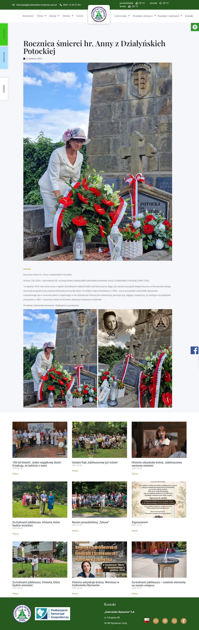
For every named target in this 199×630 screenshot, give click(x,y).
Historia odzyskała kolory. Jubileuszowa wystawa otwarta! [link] (157, 464)
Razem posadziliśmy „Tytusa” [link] (90, 522)
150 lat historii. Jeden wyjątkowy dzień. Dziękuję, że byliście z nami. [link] (37, 464)
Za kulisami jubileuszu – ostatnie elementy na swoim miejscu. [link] (159, 584)
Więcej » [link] (15, 474)
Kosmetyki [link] (4, 34)
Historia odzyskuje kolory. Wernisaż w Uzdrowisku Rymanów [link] (95, 584)
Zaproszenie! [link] (140, 522)
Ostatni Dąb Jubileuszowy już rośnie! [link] (95, 462)
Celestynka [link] (4, 57)
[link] (195, 27)
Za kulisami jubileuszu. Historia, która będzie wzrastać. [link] (36, 524)
